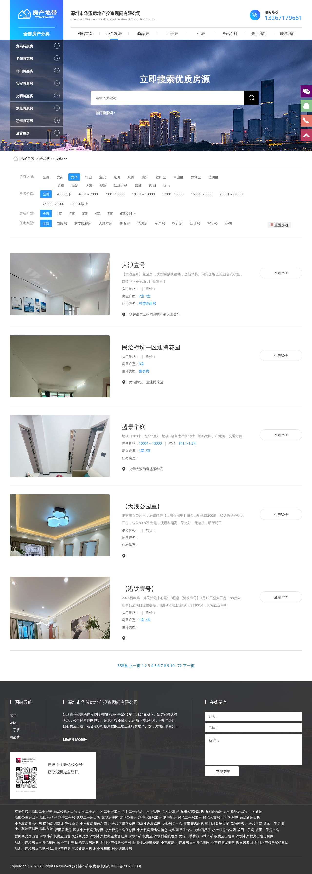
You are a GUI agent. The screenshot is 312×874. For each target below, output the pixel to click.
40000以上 (79, 203)
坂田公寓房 (63, 830)
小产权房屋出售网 (28, 823)
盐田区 (213, 177)
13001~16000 (173, 194)
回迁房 (195, 223)
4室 (97, 213)
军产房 (160, 223)
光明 (116, 177)
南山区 (178, 177)
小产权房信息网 (27, 828)
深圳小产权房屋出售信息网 (35, 842)
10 (172, 665)
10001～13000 (143, 194)
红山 (166, 185)
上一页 (135, 665)
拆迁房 (177, 223)
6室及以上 (128, 213)
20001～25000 (231, 194)
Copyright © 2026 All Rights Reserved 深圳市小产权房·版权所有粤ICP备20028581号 (76, 866)
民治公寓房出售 (65, 811)
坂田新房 (46, 828)
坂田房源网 (244, 842)
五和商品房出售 (235, 811)
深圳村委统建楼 (217, 823)
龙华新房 (170, 817)
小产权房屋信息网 (93, 823)
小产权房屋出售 (223, 842)
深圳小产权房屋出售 (55, 836)
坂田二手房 (245, 830)
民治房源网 (51, 823)
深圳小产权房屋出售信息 (108, 836)
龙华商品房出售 (181, 830)
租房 (201, 33)
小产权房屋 (229, 817)
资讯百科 (230, 33)
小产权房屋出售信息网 (193, 842)
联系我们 (288, 33)
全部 (46, 177)
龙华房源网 (109, 817)
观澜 (103, 185)
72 (179, 665)
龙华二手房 (66, 817)
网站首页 (85, 33)
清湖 (138, 185)
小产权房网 (253, 823)
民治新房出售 (250, 817)
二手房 (172, 33)
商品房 (143, 33)
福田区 (161, 177)
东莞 (130, 177)
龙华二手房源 (273, 823)
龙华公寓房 (128, 817)
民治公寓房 (211, 817)
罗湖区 (196, 177)
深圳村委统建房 (166, 836)
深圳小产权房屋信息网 (271, 842)
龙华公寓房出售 (150, 817)
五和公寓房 (170, 811)
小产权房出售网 (224, 830)
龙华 (59, 158)
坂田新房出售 (194, 823)
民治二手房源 (189, 836)
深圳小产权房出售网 (115, 842)
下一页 (189, 665)
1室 (59, 213)
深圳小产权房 (60, 848)
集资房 (125, 223)
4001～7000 (88, 194)
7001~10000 (115, 194)
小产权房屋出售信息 (152, 830)
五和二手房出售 (109, 811)
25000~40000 (53, 203)
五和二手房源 (132, 811)
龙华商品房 (202, 830)
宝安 (102, 177)
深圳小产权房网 (149, 823)
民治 (74, 185)
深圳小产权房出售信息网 (254, 836)
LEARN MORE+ (75, 739)
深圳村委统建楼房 (145, 842)
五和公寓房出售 (192, 811)
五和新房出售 (82, 848)
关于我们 (259, 33)
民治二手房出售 (190, 817)
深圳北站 (120, 185)
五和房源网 (152, 811)
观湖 (152, 185)
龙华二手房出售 (88, 817)
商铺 (228, 223)
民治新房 (237, 823)
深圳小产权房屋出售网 (218, 836)
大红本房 (105, 223)
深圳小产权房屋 (141, 836)
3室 (85, 213)
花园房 (142, 223)
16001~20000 (201, 194)
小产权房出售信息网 (120, 830)
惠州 (145, 177)
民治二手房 (65, 842)
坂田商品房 (48, 817)
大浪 (89, 185)
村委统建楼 (101, 848)
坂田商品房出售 (27, 836)
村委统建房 (82, 223)
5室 (110, 213)
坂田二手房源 (42, 811)
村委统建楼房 (122, 848)
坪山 (88, 177)
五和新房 (255, 811)
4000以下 (64, 194)
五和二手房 (87, 811)
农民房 (62, 223)
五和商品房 (213, 811)
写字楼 (212, 223)
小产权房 (114, 33)
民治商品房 (80, 836)
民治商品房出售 (87, 842)
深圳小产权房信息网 (88, 830)
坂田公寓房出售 (27, 817)
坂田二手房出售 (267, 830)
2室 (72, 213)
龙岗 (60, 177)
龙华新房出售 (172, 823)
